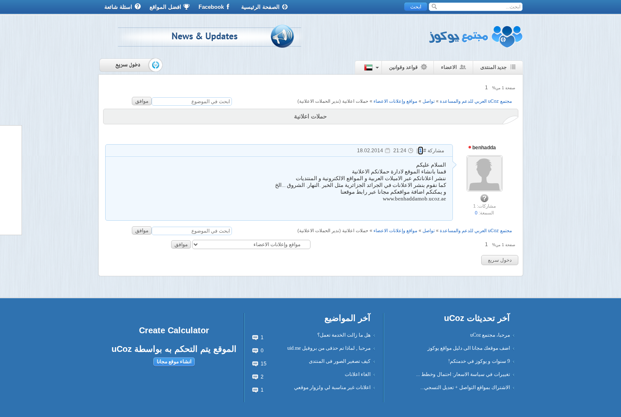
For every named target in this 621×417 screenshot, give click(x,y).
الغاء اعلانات (357, 374)
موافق (141, 101)
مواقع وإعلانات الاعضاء (395, 101)
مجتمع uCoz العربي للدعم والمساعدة (476, 101)
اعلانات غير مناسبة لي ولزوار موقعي (332, 387)
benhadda (483, 148)
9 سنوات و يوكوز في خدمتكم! (479, 361)
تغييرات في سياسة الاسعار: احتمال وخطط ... (463, 374)
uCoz (122, 349)
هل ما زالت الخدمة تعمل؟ (343, 335)
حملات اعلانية (355, 101)
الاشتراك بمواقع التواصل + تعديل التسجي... (465, 387)
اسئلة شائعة (118, 7)
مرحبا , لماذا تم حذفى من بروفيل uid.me (328, 348)
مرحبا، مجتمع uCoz (490, 335)
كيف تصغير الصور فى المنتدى (339, 361)
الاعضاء (449, 67)
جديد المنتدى (493, 67)
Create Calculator (174, 330)
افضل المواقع (165, 7)
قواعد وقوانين (403, 67)
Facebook (211, 7)
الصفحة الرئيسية (260, 7)
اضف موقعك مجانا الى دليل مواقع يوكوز (469, 348)
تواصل (428, 101)
